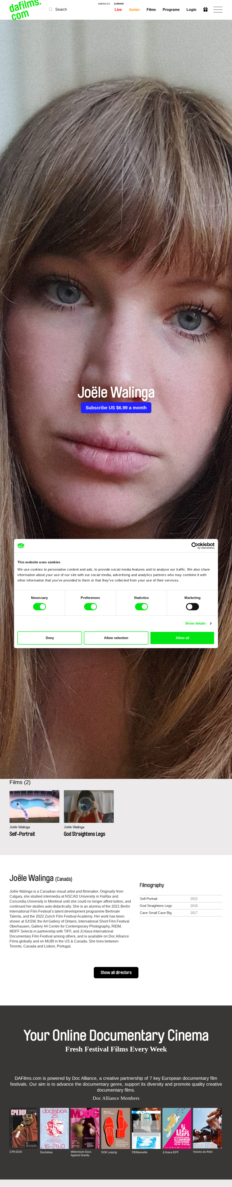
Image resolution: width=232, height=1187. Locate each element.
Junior (134, 10)
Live (118, 10)
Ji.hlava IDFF (170, 1152)
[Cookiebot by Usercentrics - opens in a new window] (195, 545)
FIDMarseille (139, 1152)
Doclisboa (46, 1152)
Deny (50, 638)
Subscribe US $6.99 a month (116, 407)
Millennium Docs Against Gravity (81, 1153)
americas (104, 4)
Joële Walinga (20, 827)
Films (151, 10)
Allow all (182, 638)
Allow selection (116, 638)
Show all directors (116, 972)
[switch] (90, 606)
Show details (195, 623)
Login (191, 10)
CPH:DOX (16, 1151)
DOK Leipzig (109, 1152)
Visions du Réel (203, 1151)
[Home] (26, 9)
